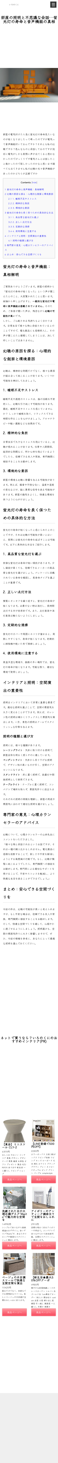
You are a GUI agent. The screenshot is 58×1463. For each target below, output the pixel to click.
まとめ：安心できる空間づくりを (23, 254)
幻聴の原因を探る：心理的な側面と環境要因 (29, 193)
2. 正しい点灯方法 (20, 221)
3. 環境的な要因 (18, 207)
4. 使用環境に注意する (22, 231)
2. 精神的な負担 (18, 203)
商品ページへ (14, 1179)
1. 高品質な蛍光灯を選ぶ (23, 217)
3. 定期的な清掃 (18, 226)
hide (34, 182)
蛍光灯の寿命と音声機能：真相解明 (24, 189)
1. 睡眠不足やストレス (22, 198)
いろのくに (14, 4)
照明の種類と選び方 (20, 240)
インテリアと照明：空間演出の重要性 (25, 235)
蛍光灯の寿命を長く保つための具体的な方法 (29, 212)
